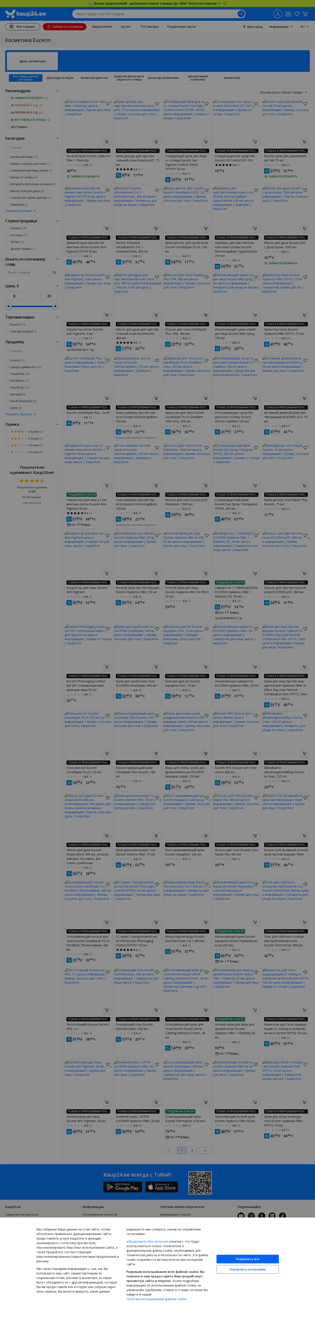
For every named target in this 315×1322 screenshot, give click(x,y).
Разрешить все (247, 1259)
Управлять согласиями (247, 1269)
